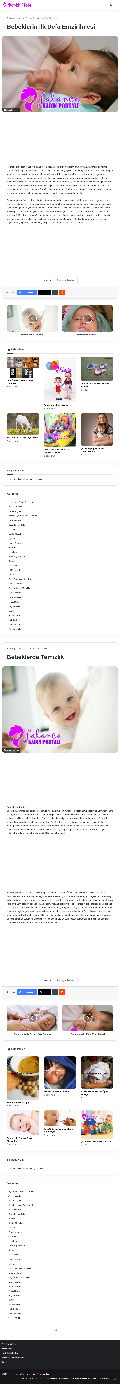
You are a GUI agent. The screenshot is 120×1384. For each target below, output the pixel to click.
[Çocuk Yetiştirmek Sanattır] (60, 379)
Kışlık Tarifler (14, 566)
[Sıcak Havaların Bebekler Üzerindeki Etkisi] (60, 430)
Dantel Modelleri (16, 534)
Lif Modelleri (14, 570)
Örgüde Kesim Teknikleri (19, 588)
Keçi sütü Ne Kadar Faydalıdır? (22, 438)
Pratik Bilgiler (14, 602)
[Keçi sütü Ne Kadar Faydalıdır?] (23, 424)
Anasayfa (12, 18)
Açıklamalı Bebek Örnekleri (21, 502)
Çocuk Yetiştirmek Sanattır (57, 405)
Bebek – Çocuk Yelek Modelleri (22, 516)
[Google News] (66, 280)
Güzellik (12, 547)
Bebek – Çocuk (15, 511)
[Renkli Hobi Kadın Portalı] (18, 5)
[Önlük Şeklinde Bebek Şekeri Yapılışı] (97, 369)
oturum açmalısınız (34, 479)
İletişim (5, 1362)
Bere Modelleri (15, 520)
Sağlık (11, 611)
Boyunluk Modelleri (17, 525)
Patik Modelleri (15, 597)
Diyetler (12, 538)
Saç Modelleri (14, 606)
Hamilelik (12, 552)
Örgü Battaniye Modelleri (19, 579)
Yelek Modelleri (15, 624)
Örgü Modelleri (15, 584)
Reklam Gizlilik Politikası (13, 1358)
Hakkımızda (7, 1348)
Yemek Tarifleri (15, 629)
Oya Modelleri (14, 593)
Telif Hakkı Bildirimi (10, 1353)
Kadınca (12, 561)
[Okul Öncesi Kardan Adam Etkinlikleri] (23, 367)
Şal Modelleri (14, 615)
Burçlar (11, 529)
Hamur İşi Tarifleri (16, 556)
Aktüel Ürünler (15, 507)
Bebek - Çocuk (24, 18)
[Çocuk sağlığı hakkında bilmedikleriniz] (97, 429)
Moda (11, 575)
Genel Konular (15, 543)
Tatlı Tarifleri (14, 620)
